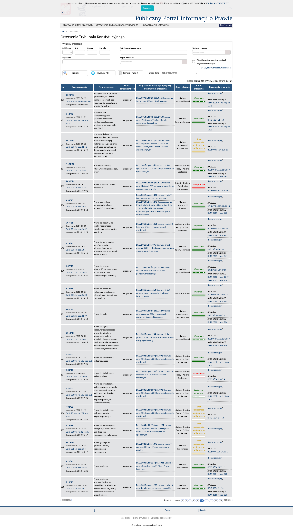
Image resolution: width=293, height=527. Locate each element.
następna (227, 500)
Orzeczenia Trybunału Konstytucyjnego (117, 25)
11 (207, 501)
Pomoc (167, 510)
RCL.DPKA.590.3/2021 (218, 452)
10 (202, 501)
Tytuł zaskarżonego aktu (130, 48)
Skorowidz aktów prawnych (78, 25)
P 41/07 (69, 355)
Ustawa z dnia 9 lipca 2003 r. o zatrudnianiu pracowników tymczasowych (155, 168)
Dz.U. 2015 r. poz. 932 (76, 188)
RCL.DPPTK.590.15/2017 (219, 339)
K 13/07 (69, 114)
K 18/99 (69, 426)
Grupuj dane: (154, 73)
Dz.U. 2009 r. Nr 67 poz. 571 (78, 101)
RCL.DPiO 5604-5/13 (217, 270)
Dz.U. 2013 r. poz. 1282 (218, 281)
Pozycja (103, 48)
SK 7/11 (69, 223)
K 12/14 (69, 289)
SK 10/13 (70, 141)
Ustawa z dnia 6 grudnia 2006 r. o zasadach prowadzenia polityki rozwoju (153, 314)
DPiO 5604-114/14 (216, 379)
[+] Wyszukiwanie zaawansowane (216, 68)
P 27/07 (69, 389)
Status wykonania (199, 48)
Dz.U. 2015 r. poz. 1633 (76, 295)
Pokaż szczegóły (215, 93)
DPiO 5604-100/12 (216, 315)
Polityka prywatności (140, 518)
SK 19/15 (70, 443)
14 (221, 501)
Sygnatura (66, 58)
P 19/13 (69, 482)
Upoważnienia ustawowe (155, 25)
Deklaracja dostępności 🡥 (161, 518)
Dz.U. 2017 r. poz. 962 (217, 177)
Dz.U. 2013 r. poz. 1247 (218, 277)
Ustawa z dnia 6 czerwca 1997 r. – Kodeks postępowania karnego (153, 270)
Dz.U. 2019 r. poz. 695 (217, 213)
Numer (90, 48)
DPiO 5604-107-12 (216, 467)
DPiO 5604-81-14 (215, 488)
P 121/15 (70, 164)
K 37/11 (69, 266)
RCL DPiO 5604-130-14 (218, 229)
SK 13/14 (70, 333)
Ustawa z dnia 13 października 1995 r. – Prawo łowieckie (154, 466)
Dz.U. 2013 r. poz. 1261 (76, 147)
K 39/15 (69, 200)
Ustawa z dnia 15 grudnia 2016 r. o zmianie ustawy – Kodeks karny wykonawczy (155, 337)
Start (63, 32)
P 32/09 (69, 407)
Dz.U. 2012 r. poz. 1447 (76, 272)
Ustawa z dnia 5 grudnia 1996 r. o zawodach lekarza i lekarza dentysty (153, 293)
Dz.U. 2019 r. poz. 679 (217, 346)
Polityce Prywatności (217, 3)
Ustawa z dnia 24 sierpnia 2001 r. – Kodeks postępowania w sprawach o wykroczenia (155, 248)
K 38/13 (69, 370)
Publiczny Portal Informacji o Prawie (183, 18)
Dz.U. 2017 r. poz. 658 (76, 170)
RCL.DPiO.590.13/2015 (218, 191)
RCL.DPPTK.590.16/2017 (219, 170)
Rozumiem (147, 8)
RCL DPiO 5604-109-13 (218, 150)
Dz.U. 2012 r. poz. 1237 (76, 316)
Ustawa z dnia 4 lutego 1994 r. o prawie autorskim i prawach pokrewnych (155, 186)
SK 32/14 (70, 181)
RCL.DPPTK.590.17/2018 (219, 206)
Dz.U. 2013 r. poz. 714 (217, 322)
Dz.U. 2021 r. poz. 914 (76, 449)
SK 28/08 (70, 95)
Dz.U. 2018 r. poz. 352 (76, 207)
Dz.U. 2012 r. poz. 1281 (76, 468)
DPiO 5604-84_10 (216, 418)
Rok (76, 48)
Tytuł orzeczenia (106, 87)
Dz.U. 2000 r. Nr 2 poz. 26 (77, 432)
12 (211, 501)
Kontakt (203, 510)
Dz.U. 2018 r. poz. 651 (217, 495)
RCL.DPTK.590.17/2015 (218, 294)
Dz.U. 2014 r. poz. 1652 (76, 229)
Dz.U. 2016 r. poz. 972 (217, 235)
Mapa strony (125, 518)
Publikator (66, 48)
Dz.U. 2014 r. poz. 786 (76, 250)
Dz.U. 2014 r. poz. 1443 (76, 376)
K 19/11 (69, 244)
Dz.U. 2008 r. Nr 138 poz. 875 (79, 361)
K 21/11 (69, 461)
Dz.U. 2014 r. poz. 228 (217, 474)
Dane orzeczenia (79, 87)
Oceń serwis (225, 25)
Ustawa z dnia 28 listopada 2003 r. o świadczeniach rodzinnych (154, 227)
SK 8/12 (69, 310)
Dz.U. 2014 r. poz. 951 (76, 489)
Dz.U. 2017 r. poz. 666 (76, 339)
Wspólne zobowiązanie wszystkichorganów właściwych (211, 62)
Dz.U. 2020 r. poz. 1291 (218, 301)
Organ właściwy (127, 58)
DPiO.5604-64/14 (216, 249)
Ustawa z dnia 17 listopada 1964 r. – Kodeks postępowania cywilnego (153, 120)
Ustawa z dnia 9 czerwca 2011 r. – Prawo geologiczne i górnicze (154, 447)
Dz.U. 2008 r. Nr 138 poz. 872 (79, 395)
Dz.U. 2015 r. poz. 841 (217, 256)
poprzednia (66, 500)
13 (216, 501)
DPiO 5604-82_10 (216, 120)
